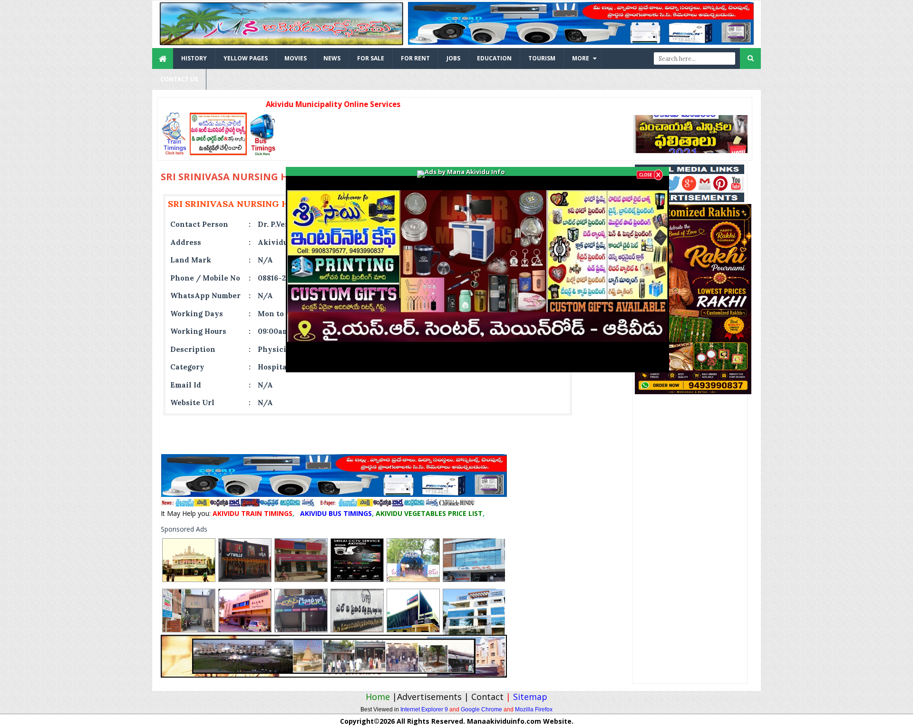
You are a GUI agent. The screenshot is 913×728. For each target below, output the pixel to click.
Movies (295, 58)
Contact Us (179, 79)
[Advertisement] (452, 134)
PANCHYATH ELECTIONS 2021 (692, 133)
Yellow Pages (245, 58)
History (194, 58)
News (331, 58)
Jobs (453, 58)
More (580, 58)
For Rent (415, 58)
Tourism (541, 58)
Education (494, 58)
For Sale (370, 58)
